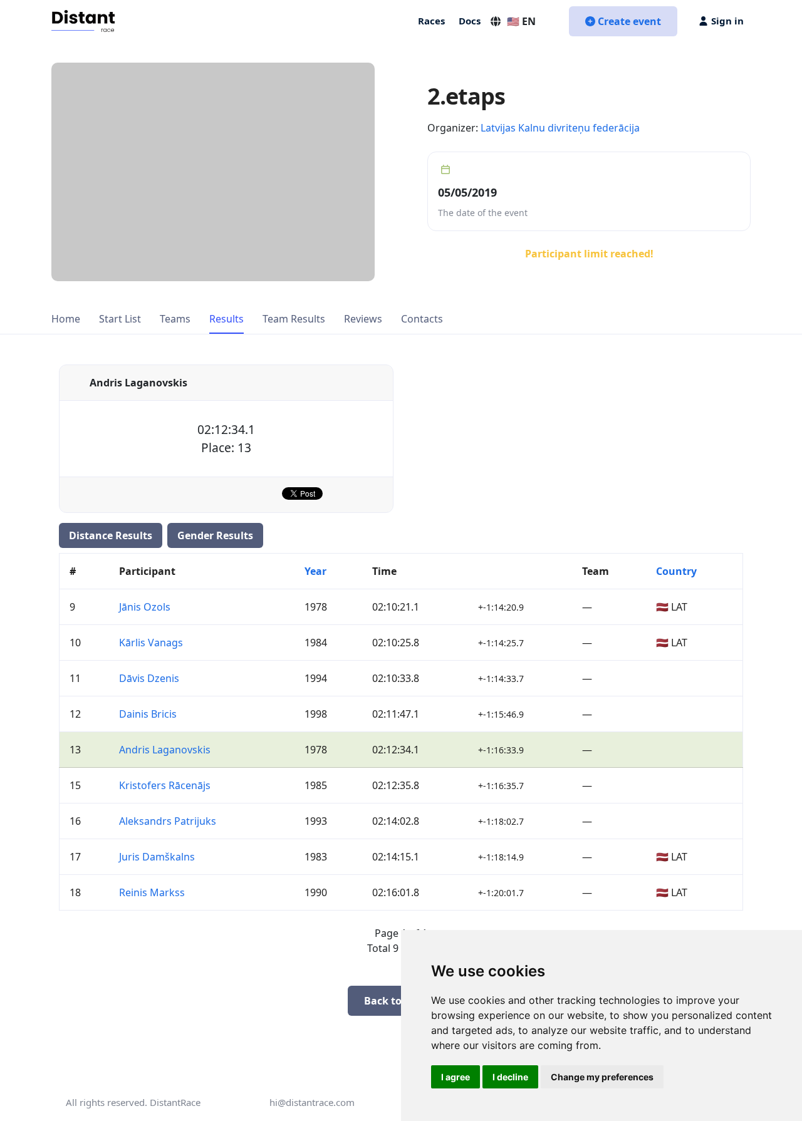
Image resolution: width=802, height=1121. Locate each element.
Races (431, 20)
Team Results (294, 319)
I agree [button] (455, 1077)
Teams (175, 319)
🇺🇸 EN (521, 21)
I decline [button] (510, 1077)
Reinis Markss (152, 892)
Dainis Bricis (148, 714)
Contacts (422, 319)
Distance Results (110, 535)
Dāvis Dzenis (149, 678)
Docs (470, 20)
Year (315, 571)
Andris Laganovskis (165, 750)
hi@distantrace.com (312, 1102)
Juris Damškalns (157, 857)
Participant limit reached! (589, 254)
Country (676, 571)
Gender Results (215, 535)
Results (226, 319)
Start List (120, 319)
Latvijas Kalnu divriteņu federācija (560, 128)
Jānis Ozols (144, 607)
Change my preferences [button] (602, 1077)
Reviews (363, 319)
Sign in (727, 20)
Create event (629, 21)
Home (65, 319)
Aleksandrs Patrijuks (167, 821)
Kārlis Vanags (151, 642)
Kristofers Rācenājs (165, 785)
